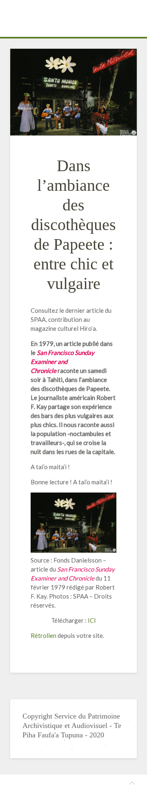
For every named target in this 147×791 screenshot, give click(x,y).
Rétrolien (43, 635)
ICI (92, 620)
